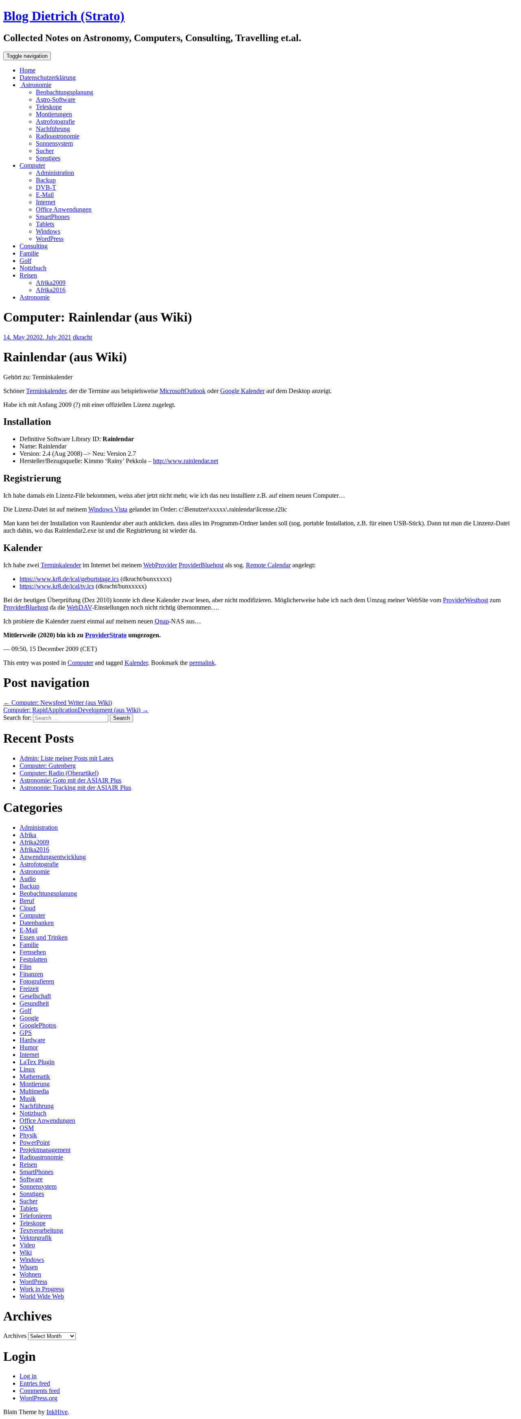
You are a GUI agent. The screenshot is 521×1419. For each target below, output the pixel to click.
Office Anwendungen (64, 209)
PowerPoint (35, 1142)
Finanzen (31, 974)
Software (31, 1179)
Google (29, 1018)
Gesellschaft (35, 996)
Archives (14, 1335)
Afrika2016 (51, 289)
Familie (29, 253)
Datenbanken (37, 922)
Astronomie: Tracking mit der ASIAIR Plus (75, 787)
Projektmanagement (45, 1149)
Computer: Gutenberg (48, 765)
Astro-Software (55, 99)
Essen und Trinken (44, 937)
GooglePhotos (38, 1025)
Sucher (45, 150)
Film (25, 966)
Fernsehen (33, 952)
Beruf (27, 900)
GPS (26, 1032)
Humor (29, 1047)
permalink (202, 662)
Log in (28, 1376)
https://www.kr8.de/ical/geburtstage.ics (69, 578)
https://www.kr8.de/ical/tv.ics (57, 586)
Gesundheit (34, 1003)
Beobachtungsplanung (64, 92)
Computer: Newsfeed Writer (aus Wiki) (57, 702)
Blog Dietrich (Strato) (64, 16)
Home (27, 70)
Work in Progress (42, 1289)
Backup (46, 180)
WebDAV (79, 607)
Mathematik (35, 1076)
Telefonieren (36, 1215)
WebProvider (160, 565)
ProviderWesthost (465, 600)
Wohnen (30, 1274)
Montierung (35, 1083)
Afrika (28, 834)
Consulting (34, 246)
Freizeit (29, 988)
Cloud (27, 908)
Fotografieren (37, 981)
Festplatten (33, 959)
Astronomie (35, 84)
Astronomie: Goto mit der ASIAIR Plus (70, 780)
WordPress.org (38, 1398)
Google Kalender (242, 390)
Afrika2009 (51, 282)
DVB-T (46, 187)
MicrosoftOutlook (183, 390)
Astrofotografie (55, 121)
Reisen (28, 275)
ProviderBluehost (201, 565)
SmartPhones (53, 216)
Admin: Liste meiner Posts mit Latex (67, 758)
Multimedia (34, 1091)
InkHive (57, 1411)
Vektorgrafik (36, 1237)
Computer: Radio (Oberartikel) (59, 773)
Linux (27, 1069)
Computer (32, 165)
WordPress (49, 238)
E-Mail (45, 194)
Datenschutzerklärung (48, 77)
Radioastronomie (57, 136)
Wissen (29, 1267)
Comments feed (40, 1390)
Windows (48, 231)
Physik (28, 1135)
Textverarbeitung (41, 1230)
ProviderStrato (106, 635)
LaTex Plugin (37, 1061)
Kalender (136, 662)
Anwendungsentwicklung (53, 856)
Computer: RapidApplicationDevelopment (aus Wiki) (76, 709)
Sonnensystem (54, 143)
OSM (27, 1127)
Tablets (45, 224)
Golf (25, 260)
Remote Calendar (268, 565)
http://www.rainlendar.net (185, 460)
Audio (28, 878)
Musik (28, 1098)
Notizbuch (33, 268)
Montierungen (54, 114)
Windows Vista (107, 509)
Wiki (26, 1252)
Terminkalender (46, 390)
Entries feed (35, 1383)
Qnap (162, 621)
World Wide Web (42, 1296)
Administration (55, 172)
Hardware (32, 1039)
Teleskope (49, 106)
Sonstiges (48, 158)
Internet (45, 202)
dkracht (82, 337)
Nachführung (53, 128)
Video (27, 1245)
